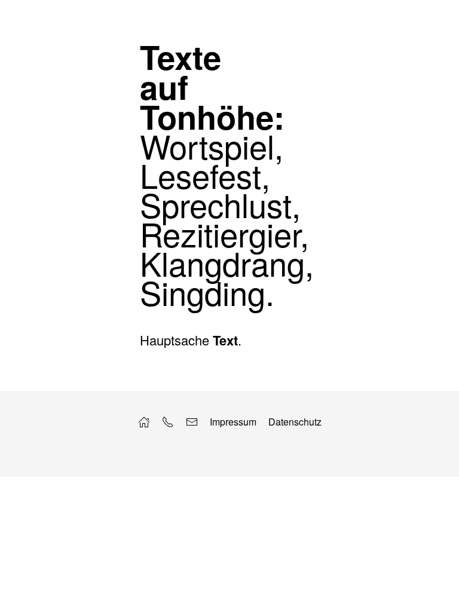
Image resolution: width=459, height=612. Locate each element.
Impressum (233, 422)
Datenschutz (295, 422)
